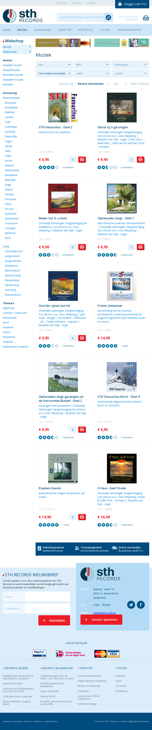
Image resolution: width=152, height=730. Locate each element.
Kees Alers (136, 139)
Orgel (8, 184)
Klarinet (9, 165)
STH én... (122, 668)
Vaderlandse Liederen (16, 346)
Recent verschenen (91, 83)
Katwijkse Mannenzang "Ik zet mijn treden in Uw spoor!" (18, 677)
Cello (8, 122)
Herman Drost (136, 143)
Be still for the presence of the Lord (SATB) (56, 703)
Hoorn (8, 160)
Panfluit (9, 194)
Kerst (6, 322)
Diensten (86, 668)
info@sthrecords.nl (104, 613)
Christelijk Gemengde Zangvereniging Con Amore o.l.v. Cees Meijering (51, 74)
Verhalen (8, 84)
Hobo (8, 155)
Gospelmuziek (11, 70)
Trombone (11, 223)
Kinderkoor (11, 265)
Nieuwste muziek (16, 668)
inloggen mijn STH (135, 4)
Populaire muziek (13, 79)
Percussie (10, 199)
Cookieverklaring (50, 721)
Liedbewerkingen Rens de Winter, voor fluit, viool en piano (57, 677)
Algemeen (9, 308)
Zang (6, 246)
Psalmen (8, 342)
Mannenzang (12, 275)
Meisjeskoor (12, 280)
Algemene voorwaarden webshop (17, 721)
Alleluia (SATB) (47, 696)
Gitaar (8, 146)
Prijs (40, 64)
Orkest (9, 189)
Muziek (7, 47)
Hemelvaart (10, 317)
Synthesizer (12, 218)
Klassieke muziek (13, 75)
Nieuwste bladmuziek (57, 668)
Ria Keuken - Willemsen (72, 318)
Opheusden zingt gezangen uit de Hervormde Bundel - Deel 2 (61, 399)
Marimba (10, 180)
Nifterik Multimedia (141, 721)
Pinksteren (9, 337)
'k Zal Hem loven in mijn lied (17, 696)
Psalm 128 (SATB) (49, 691)
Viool (8, 238)
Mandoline (11, 175)
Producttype (121, 64)
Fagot (8, 141)
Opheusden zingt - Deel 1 (116, 218)
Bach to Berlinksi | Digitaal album (17, 703)
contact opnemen (104, 619)
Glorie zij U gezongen (113, 127)
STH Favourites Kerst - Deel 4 (119, 397)
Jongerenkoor (13, 261)
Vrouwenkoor (13, 294)
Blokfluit (10, 112)
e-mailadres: (12, 608)
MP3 (79, 64)
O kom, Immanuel (110, 306)
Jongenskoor (12, 256)
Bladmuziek (10, 51)
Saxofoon (10, 213)
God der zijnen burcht (54, 306)
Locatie (119, 73)
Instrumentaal (11, 98)
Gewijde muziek (12, 65)
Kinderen (8, 327)
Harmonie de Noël (12, 683)
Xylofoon (10, 233)
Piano (8, 204)
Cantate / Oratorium (15, 313)
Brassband (11, 107)
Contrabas (11, 127)
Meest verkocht (139, 83)
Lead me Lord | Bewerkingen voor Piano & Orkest (18, 690)
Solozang (10, 290)
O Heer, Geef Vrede (112, 488)
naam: (9, 596)
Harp (8, 151)
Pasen (6, 332)
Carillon (9, 117)
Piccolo (9, 209)
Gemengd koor (14, 251)
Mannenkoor (12, 270)
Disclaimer (37, 721)
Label (80, 73)
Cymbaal (10, 131)
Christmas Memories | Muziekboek (52, 685)
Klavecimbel (12, 170)
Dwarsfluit (11, 136)
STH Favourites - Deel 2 (55, 127)
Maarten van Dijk (108, 139)
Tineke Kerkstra (55, 321)
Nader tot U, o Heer (53, 218)
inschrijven (57, 620)
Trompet (10, 228)
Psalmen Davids (50, 488)
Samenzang (12, 285)
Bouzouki (10, 102)
